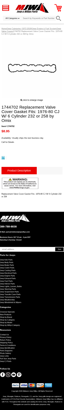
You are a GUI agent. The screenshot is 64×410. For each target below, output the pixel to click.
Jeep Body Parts (6, 262)
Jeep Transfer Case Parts (10, 294)
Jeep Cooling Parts (7, 270)
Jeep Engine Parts (7, 276)
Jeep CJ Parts (5, 361)
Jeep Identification (7, 348)
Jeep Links (4, 356)
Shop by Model (6, 323)
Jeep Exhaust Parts (8, 278)
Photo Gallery (5, 353)
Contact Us (4, 335)
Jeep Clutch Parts (7, 268)
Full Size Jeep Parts (8, 359)
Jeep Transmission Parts (10, 297)
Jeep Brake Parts (7, 265)
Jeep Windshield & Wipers (10, 302)
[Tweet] (3, 159)
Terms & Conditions (8, 345)
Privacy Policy (5, 337)
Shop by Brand (6, 317)
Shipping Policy (6, 343)
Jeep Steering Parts (8, 289)
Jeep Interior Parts (7, 284)
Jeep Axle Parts (6, 260)
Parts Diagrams (6, 351)
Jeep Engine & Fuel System (44, 29)
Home (4, 29)
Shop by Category (7, 320)
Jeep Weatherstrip (7, 300)
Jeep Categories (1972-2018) (19, 29)
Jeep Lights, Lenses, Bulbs (11, 286)
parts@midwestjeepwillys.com (18, 232)
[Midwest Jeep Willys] (32, 8)
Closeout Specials (7, 312)
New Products (5, 315)
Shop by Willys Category (10, 325)
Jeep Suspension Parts (9, 292)
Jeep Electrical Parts (8, 273)
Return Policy (5, 340)
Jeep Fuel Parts (6, 281)
